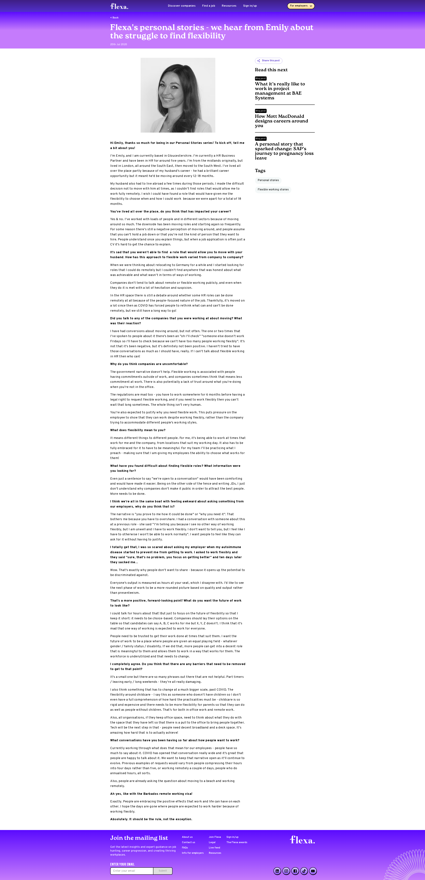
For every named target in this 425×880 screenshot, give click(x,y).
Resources (229, 6)
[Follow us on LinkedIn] (277, 871)
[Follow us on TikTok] (304, 871)
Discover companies (182, 6)
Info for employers (193, 853)
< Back (114, 17)
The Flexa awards (236, 842)
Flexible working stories (273, 190)
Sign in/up (250, 6)
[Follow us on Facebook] (295, 871)
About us (187, 837)
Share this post (271, 60)
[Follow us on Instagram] (286, 871)
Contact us (188, 842)
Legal (212, 842)
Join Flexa (215, 837)
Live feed (214, 847)
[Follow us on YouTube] (313, 871)
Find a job (208, 6)
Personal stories (268, 180)
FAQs (185, 847)
